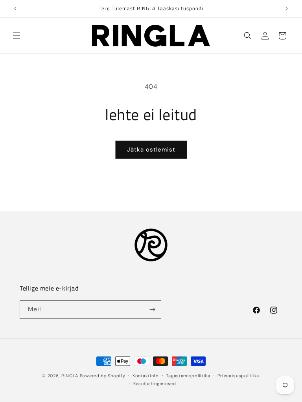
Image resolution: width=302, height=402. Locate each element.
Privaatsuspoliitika (238, 375)
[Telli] (152, 309)
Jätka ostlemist (151, 149)
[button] (16, 35)
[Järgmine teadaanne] (286, 8)
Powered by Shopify (102, 375)
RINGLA (69, 375)
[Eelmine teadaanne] (15, 8)
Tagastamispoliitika (188, 375)
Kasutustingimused (154, 383)
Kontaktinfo (146, 375)
